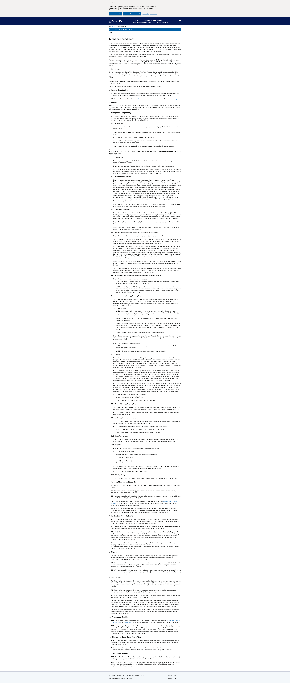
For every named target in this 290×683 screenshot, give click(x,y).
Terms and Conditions (134, 675)
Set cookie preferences (150, 14)
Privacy (143, 675)
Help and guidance (142, 22)
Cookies (119, 675)
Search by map (128, 29)
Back (111, 32)
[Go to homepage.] (115, 21)
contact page (174, 99)
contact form (137, 99)
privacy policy (127, 622)
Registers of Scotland (126, 678)
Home (134, 22)
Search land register (116, 29)
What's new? (151, 22)
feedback (113, 26)
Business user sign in (162, 22)
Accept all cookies (115, 14)
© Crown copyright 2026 (174, 675)
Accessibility (112, 675)
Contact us (125, 675)
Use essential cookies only (132, 14)
